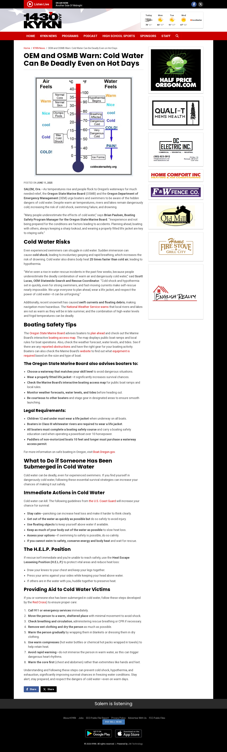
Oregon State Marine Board (47, 333)
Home (30, 36)
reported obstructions (56, 346)
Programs (70, 36)
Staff (165, 36)
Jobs (81, 718)
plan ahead (98, 333)
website (85, 351)
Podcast (90, 36)
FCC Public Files (157, 718)
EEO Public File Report (97, 718)
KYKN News (48, 36)
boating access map (62, 337)
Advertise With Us (137, 718)
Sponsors (148, 36)
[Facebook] (194, 4)
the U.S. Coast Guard (102, 501)
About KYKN (69, 718)
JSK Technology (135, 744)
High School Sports (119, 36)
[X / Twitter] (200, 4)
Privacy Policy (118, 718)
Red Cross (39, 602)
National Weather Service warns (88, 307)
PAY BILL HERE (113, 722)
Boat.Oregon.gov (104, 452)
